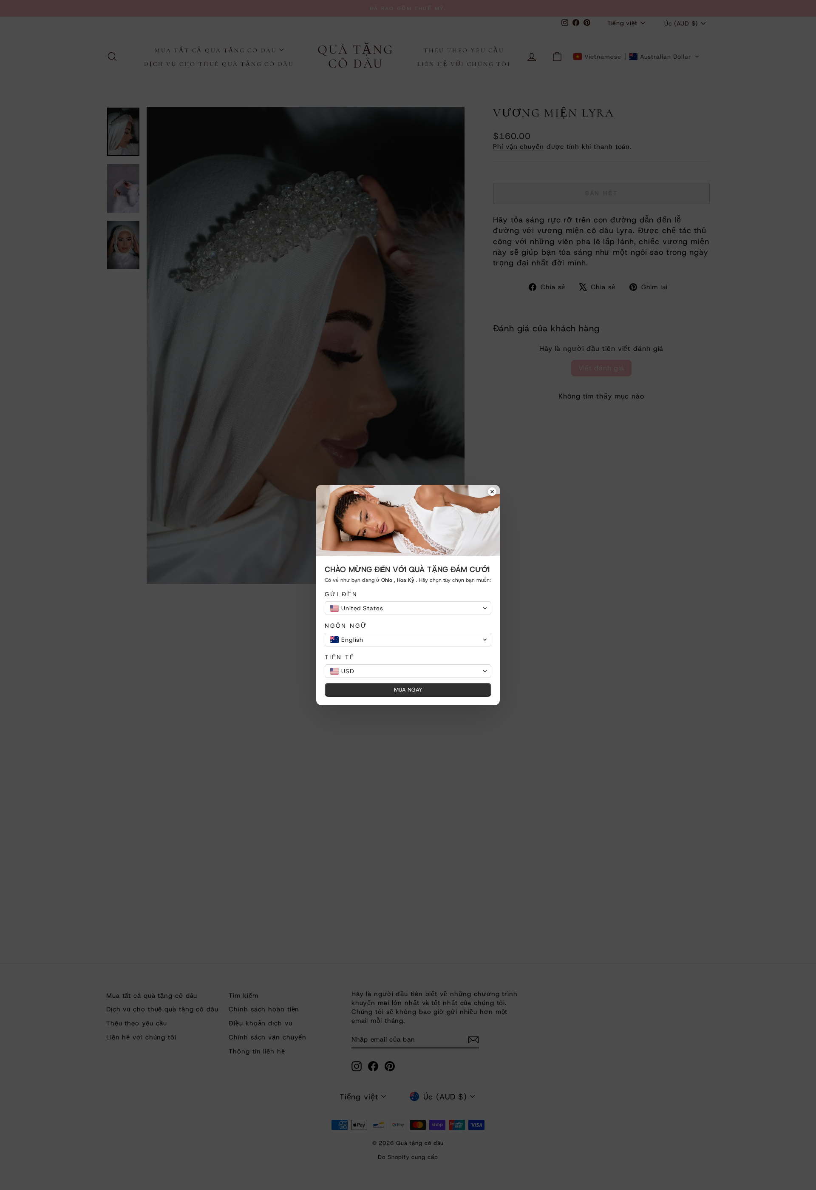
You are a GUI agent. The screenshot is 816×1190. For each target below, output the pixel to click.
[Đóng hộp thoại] (492, 492)
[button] (408, 608)
